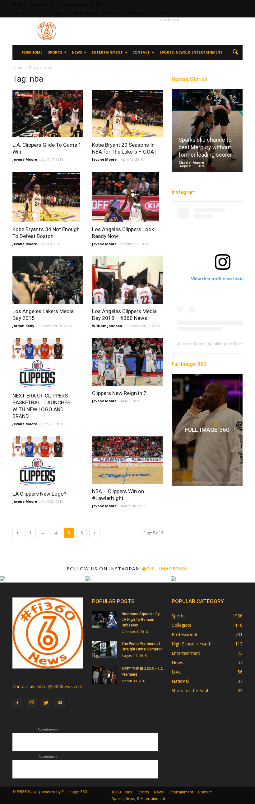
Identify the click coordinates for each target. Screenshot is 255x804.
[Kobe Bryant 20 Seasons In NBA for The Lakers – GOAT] (127, 113)
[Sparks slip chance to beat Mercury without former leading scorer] (207, 132)
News (58, 13)
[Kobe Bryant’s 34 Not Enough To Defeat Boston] (47, 197)
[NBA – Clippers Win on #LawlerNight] (127, 460)
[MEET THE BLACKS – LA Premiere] (104, 675)
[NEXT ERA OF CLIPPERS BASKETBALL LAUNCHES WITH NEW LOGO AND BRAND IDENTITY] (47, 363)
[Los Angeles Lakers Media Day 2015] (47, 280)
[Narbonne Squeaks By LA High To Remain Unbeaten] (104, 619)
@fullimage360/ (165, 568)
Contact (108, 13)
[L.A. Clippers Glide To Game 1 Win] (47, 113)
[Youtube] (60, 703)
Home (17, 67)
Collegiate (182, 625)
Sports (39, 13)
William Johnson (107, 325)
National (180, 681)
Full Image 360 (189, 364)
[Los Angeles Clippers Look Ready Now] (127, 197)
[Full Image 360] (207, 430)
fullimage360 (225, 343)
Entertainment (82, 13)
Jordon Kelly (23, 325)
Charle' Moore (191, 162)
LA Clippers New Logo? (39, 494)
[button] (235, 52)
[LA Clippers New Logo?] (47, 461)
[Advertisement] (169, 31)
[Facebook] (17, 703)
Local (177, 672)
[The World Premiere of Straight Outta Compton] (104, 649)
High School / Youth (191, 644)
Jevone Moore (24, 159)
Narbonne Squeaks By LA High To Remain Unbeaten (141, 619)
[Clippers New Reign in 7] (127, 362)
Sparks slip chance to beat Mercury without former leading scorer (205, 147)
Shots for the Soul (190, 690)
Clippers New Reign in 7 (119, 393)
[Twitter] (46, 703)
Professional (184, 634)
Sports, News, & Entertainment (146, 13)
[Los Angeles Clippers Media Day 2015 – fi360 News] (127, 280)
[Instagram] (32, 703)
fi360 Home (21, 13)
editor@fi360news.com (59, 686)
